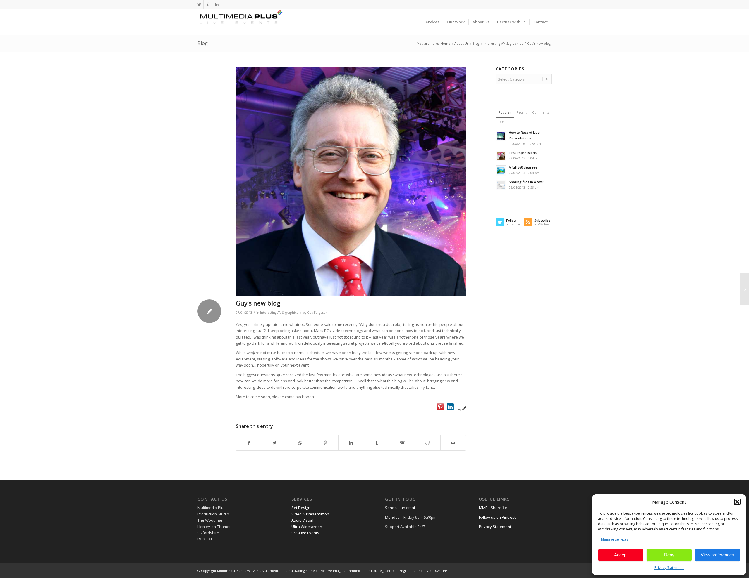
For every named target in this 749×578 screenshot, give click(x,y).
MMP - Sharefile (493, 507)
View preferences (717, 554)
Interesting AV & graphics (279, 312)
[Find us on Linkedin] (450, 406)
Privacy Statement (669, 567)
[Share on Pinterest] (325, 442)
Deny (669, 554)
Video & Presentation (310, 514)
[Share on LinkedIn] (351, 442)
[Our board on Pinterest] (440, 406)
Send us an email (400, 507)
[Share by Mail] (453, 442)
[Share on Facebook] (249, 442)
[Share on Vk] (402, 442)
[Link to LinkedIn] (216, 4)
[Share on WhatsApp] (299, 442)
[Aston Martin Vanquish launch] (744, 289)
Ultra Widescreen (306, 526)
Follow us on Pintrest (497, 517)
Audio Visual (302, 520)
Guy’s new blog (258, 303)
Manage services (614, 539)
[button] (737, 502)
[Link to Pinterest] (208, 4)
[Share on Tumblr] (376, 442)
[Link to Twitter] (199, 4)
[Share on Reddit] (427, 442)
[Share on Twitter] (274, 442)
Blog (202, 43)
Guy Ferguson (317, 312)
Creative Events (305, 532)
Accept (621, 554)
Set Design (300, 507)
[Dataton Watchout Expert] (351, 181)
